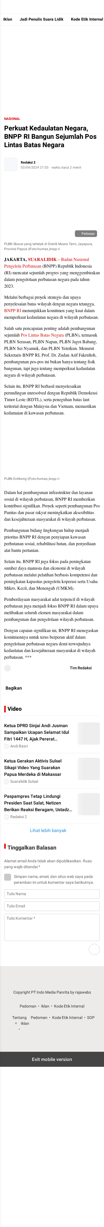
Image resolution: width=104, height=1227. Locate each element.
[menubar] (5, 6)
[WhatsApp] (51, 688)
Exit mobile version (52, 1059)
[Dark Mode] (98, 6)
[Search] (87, 6)
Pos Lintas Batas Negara (42, 335)
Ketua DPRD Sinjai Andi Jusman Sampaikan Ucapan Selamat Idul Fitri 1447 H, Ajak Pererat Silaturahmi (36, 732)
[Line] (91, 688)
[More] (96, 709)
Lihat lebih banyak (48, 830)
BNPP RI (12, 310)
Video (14, 709)
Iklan (7, 19)
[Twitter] (78, 688)
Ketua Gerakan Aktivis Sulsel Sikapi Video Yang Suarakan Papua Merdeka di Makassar (33, 768)
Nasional (12, 118)
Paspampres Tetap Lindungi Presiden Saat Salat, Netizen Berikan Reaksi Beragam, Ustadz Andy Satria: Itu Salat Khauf (36, 803)
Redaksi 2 (28, 162)
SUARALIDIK (42, 259)
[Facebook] (65, 688)
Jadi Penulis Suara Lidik (42, 19)
